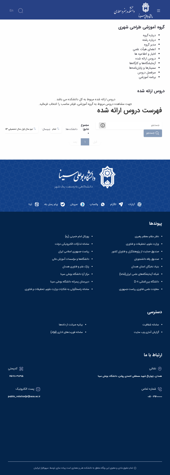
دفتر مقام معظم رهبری (147, 236)
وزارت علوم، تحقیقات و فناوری (142, 244)
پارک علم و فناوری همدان (75, 266)
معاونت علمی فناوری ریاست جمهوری (139, 289)
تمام (54, 129)
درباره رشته (149, 40)
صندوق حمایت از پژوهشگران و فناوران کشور (135, 251)
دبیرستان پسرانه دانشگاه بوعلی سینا (69, 282)
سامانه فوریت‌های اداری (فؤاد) (66, 332)
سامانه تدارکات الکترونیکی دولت (72, 244)
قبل (95, 141)
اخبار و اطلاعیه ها (145, 54)
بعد (75, 141)
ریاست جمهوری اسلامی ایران (73, 251)
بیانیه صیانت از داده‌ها (71, 325)
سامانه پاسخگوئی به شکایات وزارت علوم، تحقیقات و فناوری (57, 289)
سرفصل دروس (147, 72)
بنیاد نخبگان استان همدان (145, 266)
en (11, 10)
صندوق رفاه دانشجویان (146, 259)
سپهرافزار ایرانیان (41, 468)
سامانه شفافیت (151, 325)
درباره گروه (149, 35)
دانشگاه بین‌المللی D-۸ (146, 282)
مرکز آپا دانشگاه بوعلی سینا (74, 274)
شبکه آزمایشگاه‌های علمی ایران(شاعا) (139, 274)
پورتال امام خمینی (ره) (77, 236)
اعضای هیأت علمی (144, 49)
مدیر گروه (150, 44)
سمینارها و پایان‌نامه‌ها (142, 68)
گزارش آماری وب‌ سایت (146, 332)
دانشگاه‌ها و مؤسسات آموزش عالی (70, 259)
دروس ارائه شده (145, 58)
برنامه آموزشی (147, 77)
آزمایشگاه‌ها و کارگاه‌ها (142, 63)
